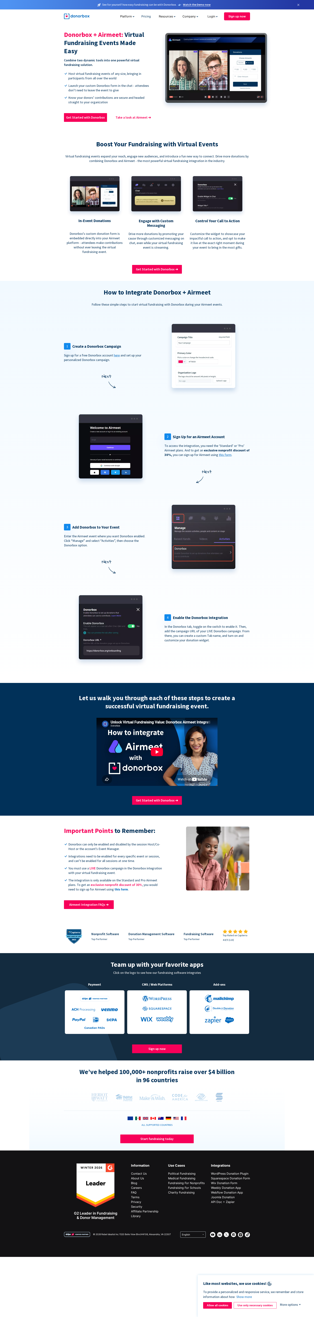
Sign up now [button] (237, 16)
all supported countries (157, 1125)
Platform (126, 16)
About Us (137, 1178)
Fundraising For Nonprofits (186, 1183)
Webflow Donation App (227, 1192)
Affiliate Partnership (144, 1211)
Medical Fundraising (181, 1178)
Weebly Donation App (226, 1188)
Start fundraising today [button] (157, 1139)
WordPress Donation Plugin (229, 1173)
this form (225, 455)
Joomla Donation (223, 1197)
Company (189, 16)
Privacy (136, 1202)
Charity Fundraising (181, 1192)
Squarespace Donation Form (230, 1178)
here (117, 355)
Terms (135, 1197)
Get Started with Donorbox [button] (85, 117)
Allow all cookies (217, 1305)
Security (136, 1206)
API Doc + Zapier (223, 1202)
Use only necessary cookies (255, 1305)
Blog (134, 1183)
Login (211, 16)
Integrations (220, 1165)
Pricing (146, 16)
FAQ (133, 1192)
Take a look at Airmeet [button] (133, 117)
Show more (244, 1297)
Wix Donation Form (224, 1183)
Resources (166, 16)
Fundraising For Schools (184, 1188)
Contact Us (139, 1173)
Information (140, 1165)
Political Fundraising (182, 1173)
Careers (136, 1188)
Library (136, 1216)
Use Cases (176, 1165)
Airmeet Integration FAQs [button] (89, 904)
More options (289, 1304)
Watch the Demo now (197, 4)
